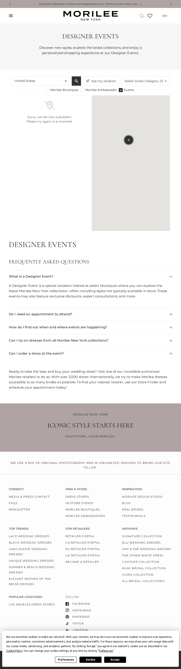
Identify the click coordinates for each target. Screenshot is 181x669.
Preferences (66, 659)
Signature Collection (142, 536)
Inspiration (132, 489)
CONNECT (16, 489)
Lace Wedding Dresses (29, 536)
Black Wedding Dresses (30, 542)
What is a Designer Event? (31, 276)
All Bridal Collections (143, 581)
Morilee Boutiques (83, 509)
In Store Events (80, 503)
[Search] (141, 15)
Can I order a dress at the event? (36, 353)
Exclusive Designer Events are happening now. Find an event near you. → (90, 4)
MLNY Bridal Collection (144, 568)
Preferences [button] (106, 650)
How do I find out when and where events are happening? (58, 327)
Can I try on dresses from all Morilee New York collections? (59, 340)
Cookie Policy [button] (14, 650)
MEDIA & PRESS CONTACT (29, 496)
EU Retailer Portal (83, 549)
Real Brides (132, 509)
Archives (130, 528)
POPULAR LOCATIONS (25, 596)
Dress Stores (77, 496)
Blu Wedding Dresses (141, 542)
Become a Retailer (82, 561)
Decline (90, 659)
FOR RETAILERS (78, 528)
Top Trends (18, 528)
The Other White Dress (142, 555)
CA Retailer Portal (83, 542)
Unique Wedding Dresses (31, 560)
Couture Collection (140, 561)
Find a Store (76, 489)
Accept (115, 659)
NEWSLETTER (19, 509)
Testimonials (133, 516)
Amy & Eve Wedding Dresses (146, 549)
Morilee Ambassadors (85, 516)
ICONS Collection (138, 574)
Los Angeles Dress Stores (32, 604)
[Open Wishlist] (149, 17)
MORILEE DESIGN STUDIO (142, 496)
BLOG (126, 503)
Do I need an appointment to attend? (40, 314)
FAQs (13, 503)
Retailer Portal (80, 536)
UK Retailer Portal (83, 555)
